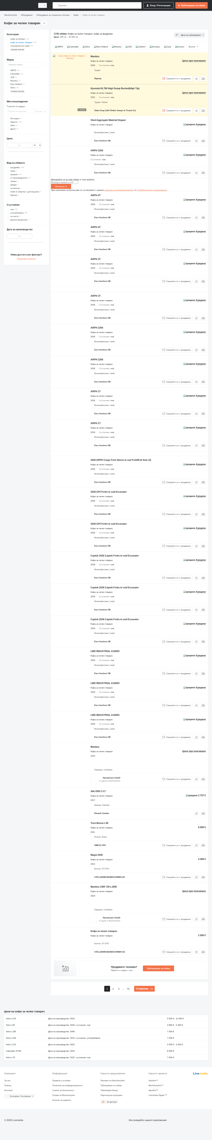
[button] (196, 78)
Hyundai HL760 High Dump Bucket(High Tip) (115, 88)
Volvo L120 (11, 1018)
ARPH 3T (96, 259)
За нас (7, 1080)
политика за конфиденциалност (119, 190)
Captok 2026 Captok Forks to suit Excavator (115, 555)
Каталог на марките (61, 1100)
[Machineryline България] (19, 5)
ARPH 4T (96, 195)
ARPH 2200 (97, 150)
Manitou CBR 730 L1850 (104, 887)
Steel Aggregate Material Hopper (108, 120)
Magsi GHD (97, 855)
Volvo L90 (10, 1025)
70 (128, 989)
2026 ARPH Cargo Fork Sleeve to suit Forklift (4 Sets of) (121, 460)
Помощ (7, 1085)
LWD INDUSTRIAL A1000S (105, 651)
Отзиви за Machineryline (63, 1095)
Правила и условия (61, 1080)
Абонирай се (61, 186)
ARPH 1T (96, 391)
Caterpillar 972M (13, 1051)
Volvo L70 (10, 1057)
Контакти (8, 1090)
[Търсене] (55, 5)
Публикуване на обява (158, 968)
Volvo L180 (11, 1031)
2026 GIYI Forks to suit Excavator (109, 492)
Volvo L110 (11, 1044)
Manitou (95, 56)
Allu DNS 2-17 (98, 791)
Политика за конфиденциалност (67, 1085)
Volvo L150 (11, 1038)
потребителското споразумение (152, 190)
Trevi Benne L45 (99, 823)
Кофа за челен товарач (104, 931)
